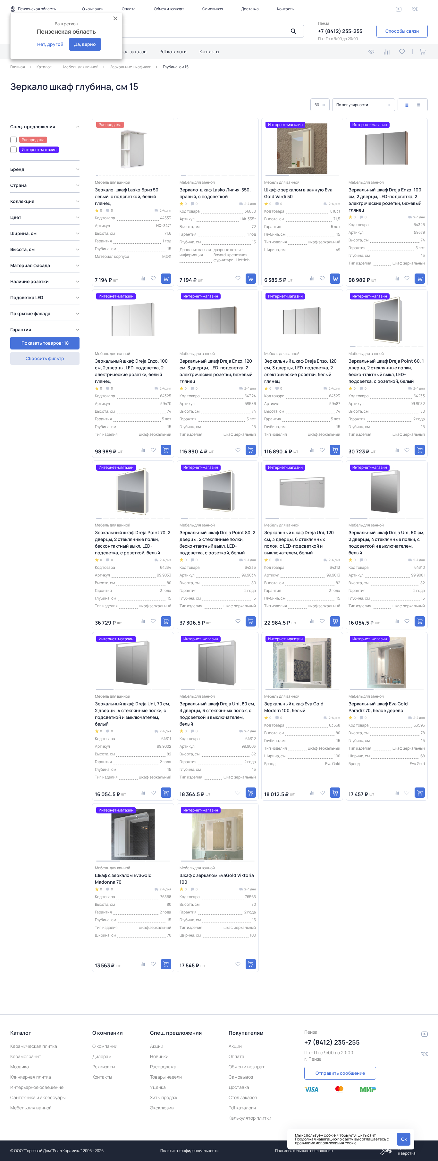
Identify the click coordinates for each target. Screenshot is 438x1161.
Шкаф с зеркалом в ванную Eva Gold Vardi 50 (298, 193)
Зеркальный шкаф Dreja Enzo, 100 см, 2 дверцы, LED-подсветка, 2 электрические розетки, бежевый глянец (385, 200)
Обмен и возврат (169, 9)
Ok (404, 1139)
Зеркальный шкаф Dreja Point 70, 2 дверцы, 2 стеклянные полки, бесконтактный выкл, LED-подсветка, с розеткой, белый (132, 542)
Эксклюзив (162, 1108)
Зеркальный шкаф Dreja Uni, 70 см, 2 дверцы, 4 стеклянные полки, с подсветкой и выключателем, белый (132, 714)
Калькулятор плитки (250, 1118)
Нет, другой (50, 44)
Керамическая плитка (33, 1046)
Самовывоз (212, 9)
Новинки (159, 1056)
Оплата (129, 9)
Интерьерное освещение (36, 1087)
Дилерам (102, 1056)
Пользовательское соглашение (304, 1150)
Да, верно (85, 44)
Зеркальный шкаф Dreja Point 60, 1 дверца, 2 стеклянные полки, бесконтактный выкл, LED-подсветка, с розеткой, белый (386, 371)
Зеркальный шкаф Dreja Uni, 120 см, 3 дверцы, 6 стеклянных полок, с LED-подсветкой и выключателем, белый (299, 542)
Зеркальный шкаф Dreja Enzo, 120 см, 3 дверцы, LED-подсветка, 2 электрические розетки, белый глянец (300, 371)
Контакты (285, 9)
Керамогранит (25, 1056)
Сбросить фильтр (45, 358)
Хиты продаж (163, 1097)
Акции (156, 1046)
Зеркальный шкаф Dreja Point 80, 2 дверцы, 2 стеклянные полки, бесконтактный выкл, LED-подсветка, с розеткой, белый (217, 542)
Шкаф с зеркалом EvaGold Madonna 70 (123, 878)
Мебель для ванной (31, 1108)
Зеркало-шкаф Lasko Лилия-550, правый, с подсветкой (215, 193)
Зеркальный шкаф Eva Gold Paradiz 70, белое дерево (378, 707)
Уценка (158, 1087)
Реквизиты (103, 1067)
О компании (93, 9)
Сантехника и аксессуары (37, 1097)
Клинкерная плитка (30, 1077)
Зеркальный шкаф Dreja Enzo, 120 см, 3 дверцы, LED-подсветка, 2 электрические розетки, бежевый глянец (216, 371)
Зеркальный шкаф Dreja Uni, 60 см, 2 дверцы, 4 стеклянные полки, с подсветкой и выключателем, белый (387, 542)
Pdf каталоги (173, 51)
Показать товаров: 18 (45, 343)
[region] (46, 232)
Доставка (250, 9)
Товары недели (166, 1077)
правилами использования (319, 1143)
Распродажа (163, 1067)
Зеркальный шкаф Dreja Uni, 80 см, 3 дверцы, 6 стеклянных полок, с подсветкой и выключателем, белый (217, 714)
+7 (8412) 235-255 (340, 31)
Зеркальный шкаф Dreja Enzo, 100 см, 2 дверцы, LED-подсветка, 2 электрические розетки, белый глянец (131, 371)
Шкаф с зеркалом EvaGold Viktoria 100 (217, 878)
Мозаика (19, 1067)
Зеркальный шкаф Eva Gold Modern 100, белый (294, 707)
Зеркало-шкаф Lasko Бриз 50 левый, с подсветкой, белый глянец (126, 196)
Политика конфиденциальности (189, 1150)
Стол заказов (132, 51)
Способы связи (402, 31)
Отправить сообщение (340, 1073)
